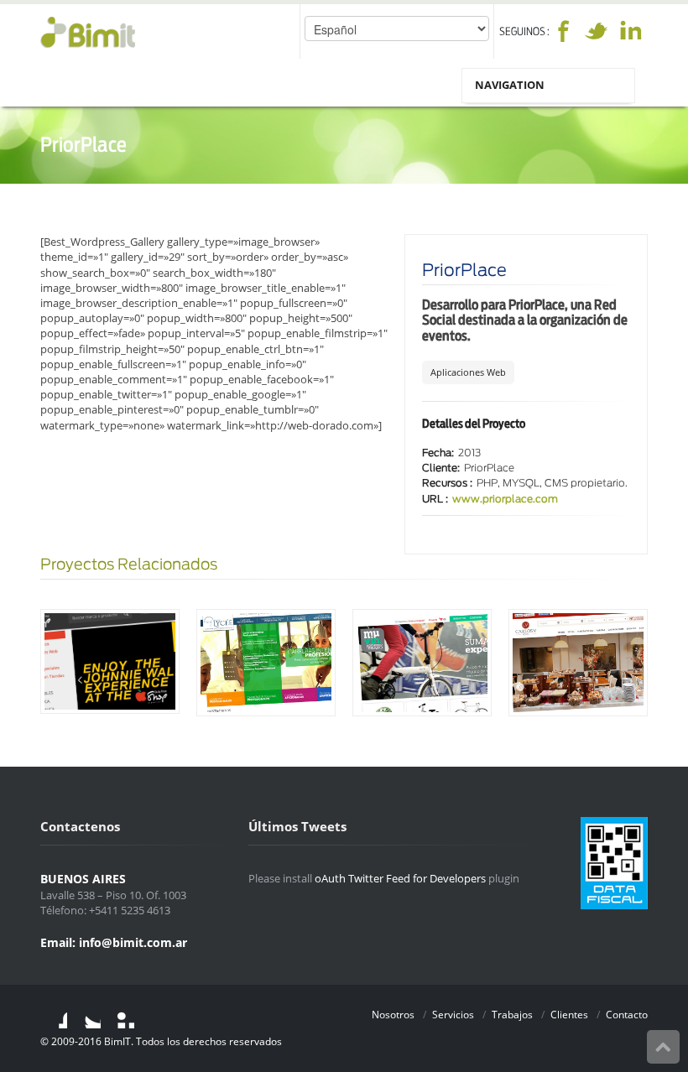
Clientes (569, 1014)
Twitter (596, 31)
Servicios (453, 1014)
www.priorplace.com (505, 499)
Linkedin (630, 31)
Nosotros (393, 1014)
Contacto (627, 1014)
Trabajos (512, 1014)
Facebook (563, 31)
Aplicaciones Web (468, 372)
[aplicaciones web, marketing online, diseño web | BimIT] (87, 31)
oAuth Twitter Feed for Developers (400, 878)
